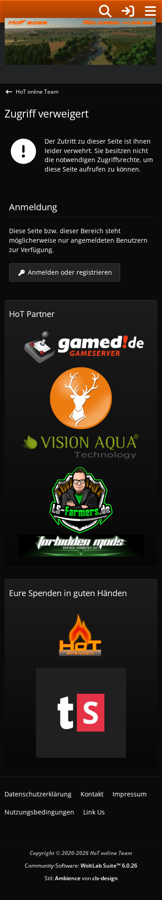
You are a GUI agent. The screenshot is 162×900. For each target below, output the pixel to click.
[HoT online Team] (4, 10)
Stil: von (81, 878)
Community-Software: (81, 865)
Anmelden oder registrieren (70, 272)
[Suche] (105, 11)
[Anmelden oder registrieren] (128, 11)
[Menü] (150, 11)
